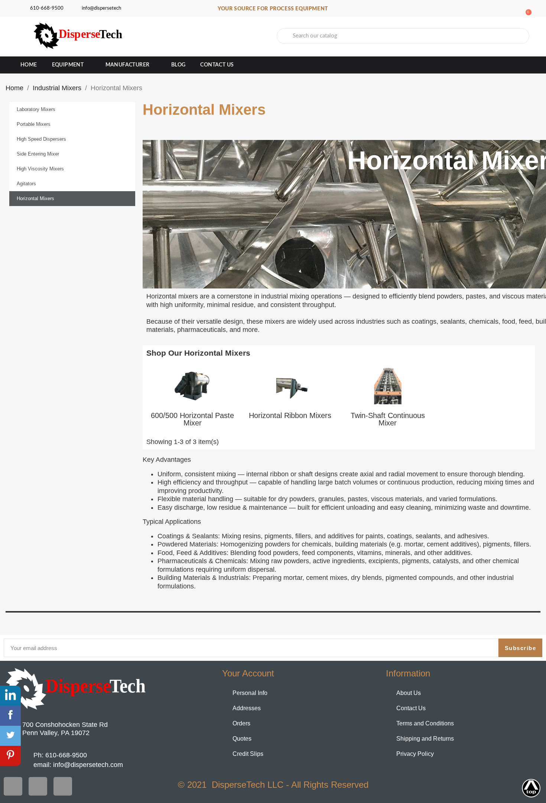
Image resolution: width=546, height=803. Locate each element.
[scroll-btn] (531, 788)
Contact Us (217, 65)
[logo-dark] (77, 689)
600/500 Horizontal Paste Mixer (192, 419)
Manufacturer (127, 65)
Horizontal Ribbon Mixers (290, 415)
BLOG (178, 65)
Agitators (26, 183)
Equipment (68, 65)
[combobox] (403, 36)
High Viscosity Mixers (40, 169)
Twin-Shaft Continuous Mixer (388, 419)
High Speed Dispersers (41, 139)
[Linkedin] (62, 786)
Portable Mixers (34, 124)
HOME (28, 65)
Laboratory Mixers (36, 109)
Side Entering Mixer (38, 154)
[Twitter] (38, 786)
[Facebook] (13, 786)
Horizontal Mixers (35, 198)
